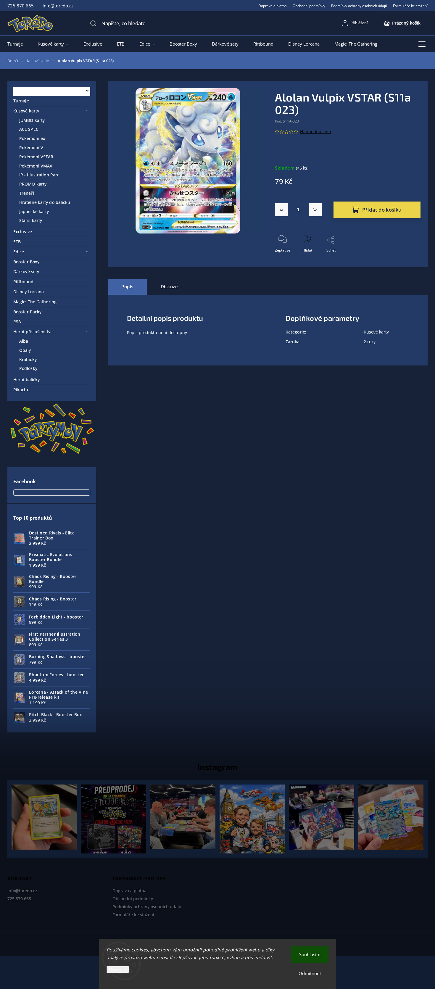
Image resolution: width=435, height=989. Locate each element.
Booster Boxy (26, 262)
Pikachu (21, 389)
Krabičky (28, 359)
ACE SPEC (28, 129)
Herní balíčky (26, 379)
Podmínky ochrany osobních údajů (359, 5)
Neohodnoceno (315, 132)
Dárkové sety (26, 271)
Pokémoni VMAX (35, 166)
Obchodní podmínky (309, 5)
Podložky (28, 368)
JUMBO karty (32, 120)
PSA (17, 321)
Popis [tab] (127, 287)
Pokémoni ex (32, 138)
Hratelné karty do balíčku (44, 202)
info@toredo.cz (22, 890)
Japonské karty (34, 211)
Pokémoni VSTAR (36, 157)
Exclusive (22, 231)
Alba (23, 341)
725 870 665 (19, 898)
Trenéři (26, 193)
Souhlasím (309, 954)
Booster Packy (27, 312)
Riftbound (23, 281)
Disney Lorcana (28, 291)
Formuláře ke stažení (410, 5)
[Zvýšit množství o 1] (315, 209)
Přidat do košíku (382, 209)
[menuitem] (18, 44)
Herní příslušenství (32, 331)
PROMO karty (32, 184)
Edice (18, 252)
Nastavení (118, 969)
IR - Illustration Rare (39, 175)
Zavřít (410, 259)
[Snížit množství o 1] (281, 209)
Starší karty (30, 220)
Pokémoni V (31, 147)
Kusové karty (26, 111)
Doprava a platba (272, 5)
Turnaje (21, 101)
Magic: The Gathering (35, 302)
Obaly (25, 350)
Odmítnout (310, 973)
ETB (17, 241)
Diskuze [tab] (169, 287)
